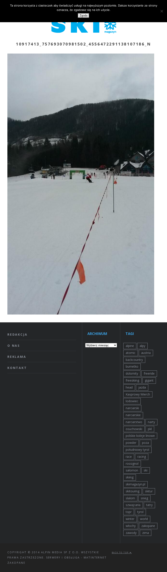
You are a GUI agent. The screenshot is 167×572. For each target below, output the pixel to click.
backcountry (134, 360)
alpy (142, 346)
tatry (149, 505)
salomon (132, 470)
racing (141, 456)
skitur (149, 491)
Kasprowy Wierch (138, 394)
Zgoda (83, 15)
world (144, 519)
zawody (131, 533)
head (129, 387)
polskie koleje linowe (140, 436)
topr (129, 512)
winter (130, 519)
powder (131, 443)
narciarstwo (134, 422)
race (129, 456)
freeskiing (132, 380)
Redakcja (17, 334)
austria (146, 353)
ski (145, 470)
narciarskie (133, 415)
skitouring (132, 491)
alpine (130, 346)
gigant (149, 380)
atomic (130, 353)
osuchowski (134, 429)
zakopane (148, 526)
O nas (13, 345)
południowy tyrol (137, 450)
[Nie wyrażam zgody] (161, 11)
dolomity (132, 373)
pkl (150, 429)
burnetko (132, 366)
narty (151, 422)
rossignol (132, 463)
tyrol (140, 512)
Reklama (16, 357)
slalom (130, 498)
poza (145, 443)
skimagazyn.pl (135, 484)
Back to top (121, 552)
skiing (130, 477)
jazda (142, 387)
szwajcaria (133, 505)
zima (145, 533)
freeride (149, 373)
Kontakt (17, 368)
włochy (131, 526)
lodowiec (132, 401)
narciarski (132, 408)
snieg (144, 498)
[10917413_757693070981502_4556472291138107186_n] (80, 313)
